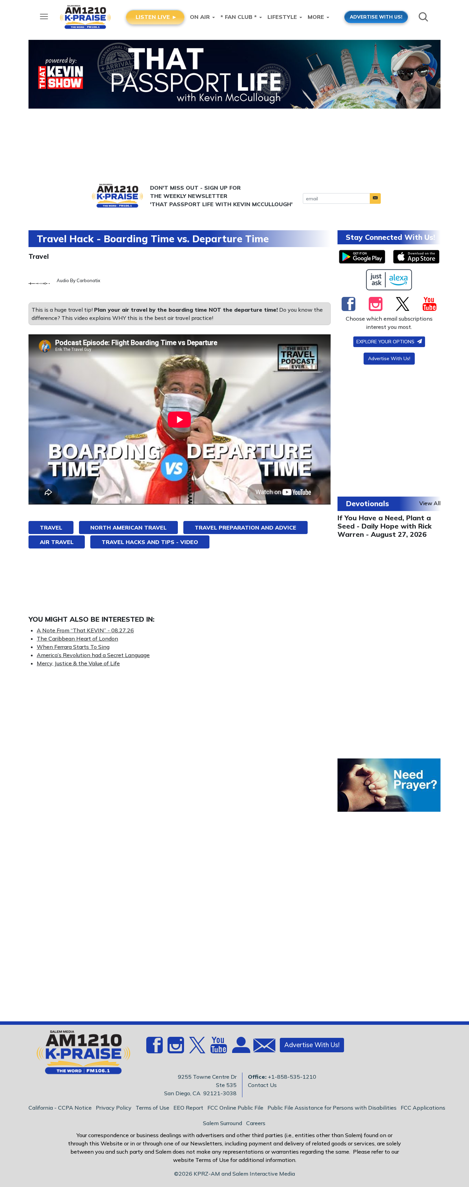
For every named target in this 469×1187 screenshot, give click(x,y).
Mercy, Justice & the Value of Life (78, 663)
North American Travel (128, 527)
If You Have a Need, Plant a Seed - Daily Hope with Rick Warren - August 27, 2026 (385, 526)
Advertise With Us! (389, 358)
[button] (375, 198)
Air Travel (56, 542)
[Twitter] (402, 304)
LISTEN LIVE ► (156, 16)
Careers (255, 1123)
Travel (38, 256)
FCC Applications (423, 1107)
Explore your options (386, 342)
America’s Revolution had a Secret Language (93, 655)
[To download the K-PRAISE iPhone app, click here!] (416, 257)
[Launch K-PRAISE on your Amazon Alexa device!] (389, 279)
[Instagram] (375, 304)
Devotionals (367, 503)
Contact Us (262, 1084)
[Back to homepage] (79, 1054)
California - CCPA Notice (60, 1107)
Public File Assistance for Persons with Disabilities (332, 1107)
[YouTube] (429, 304)
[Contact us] (261, 1047)
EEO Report (188, 1107)
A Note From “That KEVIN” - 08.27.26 (85, 630)
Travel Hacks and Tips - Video (150, 542)
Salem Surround (222, 1123)
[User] (240, 1049)
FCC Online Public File (235, 1107)
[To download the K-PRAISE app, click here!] (362, 257)
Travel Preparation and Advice (245, 527)
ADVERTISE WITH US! (376, 17)
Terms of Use (152, 1107)
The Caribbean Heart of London (77, 638)
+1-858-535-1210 (292, 1076)
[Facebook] (348, 304)
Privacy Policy (113, 1107)
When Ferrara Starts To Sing (73, 646)
